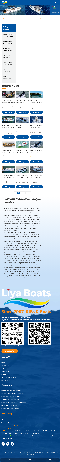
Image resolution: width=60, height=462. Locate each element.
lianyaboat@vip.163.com (8, 428)
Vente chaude (5, 371)
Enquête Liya (9, 351)
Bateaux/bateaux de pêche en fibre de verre (7, 63)
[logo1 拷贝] (26, 301)
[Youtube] (12, 444)
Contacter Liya (5, 380)
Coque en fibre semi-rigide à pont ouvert (7, 42)
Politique (53, 452)
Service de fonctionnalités (8, 377)
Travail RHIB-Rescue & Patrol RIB (8, 49)
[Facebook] (3, 444)
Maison (3, 362)
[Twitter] (7, 444)
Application (4, 368)
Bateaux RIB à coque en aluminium (7, 56)
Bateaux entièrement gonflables (7, 77)
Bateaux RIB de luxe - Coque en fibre (8, 35)
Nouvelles (4, 374)
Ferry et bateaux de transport (6, 70)
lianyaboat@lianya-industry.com (17, 425)
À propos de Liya (5, 365)
